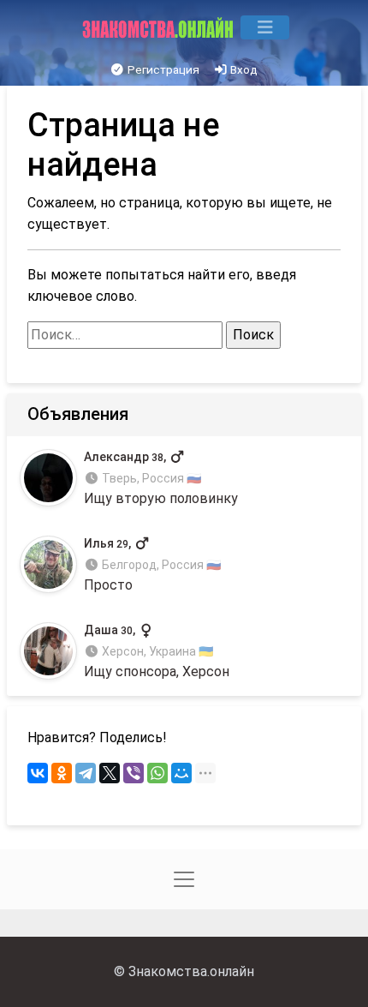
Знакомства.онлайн (191, 971)
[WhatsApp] (157, 773)
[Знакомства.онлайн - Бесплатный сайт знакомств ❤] (159, 27)
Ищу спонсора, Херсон (156, 651)
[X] (109, 773)
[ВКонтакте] (37, 773)
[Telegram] (85, 773)
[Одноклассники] (61, 773)
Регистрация (162, 69)
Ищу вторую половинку (161, 477)
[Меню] (264, 27)
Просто (152, 565)
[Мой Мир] (181, 773)
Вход (243, 69)
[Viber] (133, 773)
